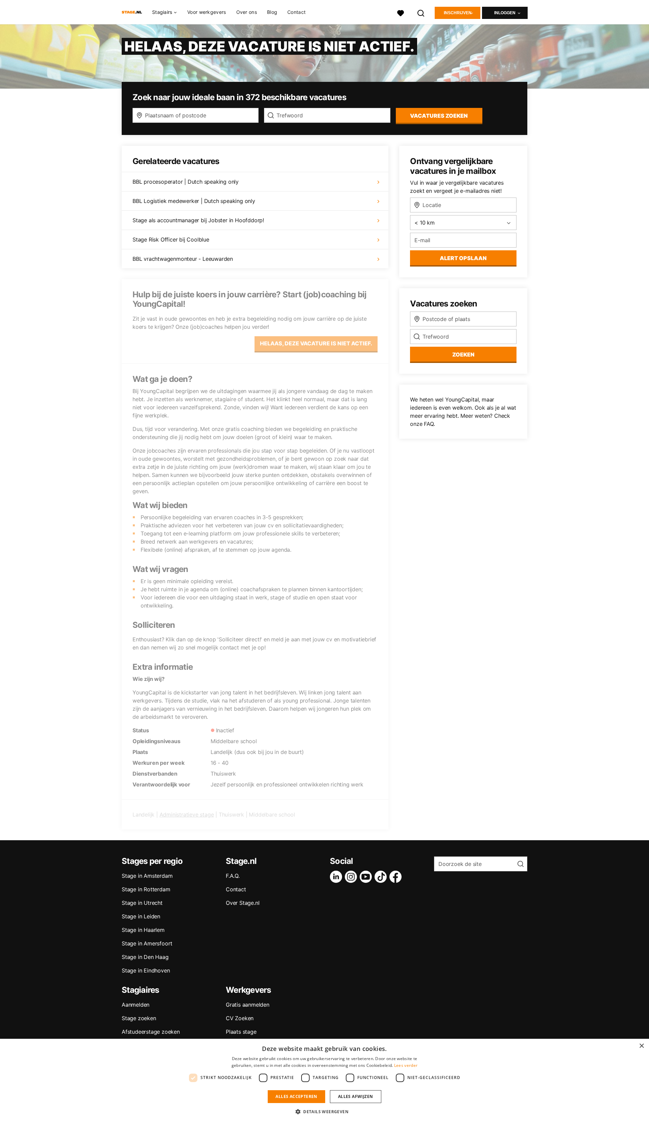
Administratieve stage (187, 814)
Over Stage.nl (242, 902)
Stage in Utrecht (142, 902)
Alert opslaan (463, 258)
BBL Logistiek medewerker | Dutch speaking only (194, 201)
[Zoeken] (421, 12)
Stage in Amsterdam (147, 875)
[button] (324, 1111)
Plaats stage (241, 1031)
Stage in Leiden (141, 916)
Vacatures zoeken (439, 115)
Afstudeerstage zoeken (151, 1031)
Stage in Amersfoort (147, 943)
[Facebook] (396, 877)
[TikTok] (382, 877)
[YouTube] (367, 877)
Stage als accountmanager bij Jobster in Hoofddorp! (198, 220)
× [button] (641, 1046)
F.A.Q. (233, 875)
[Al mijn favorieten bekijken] (400, 12)
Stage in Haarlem (143, 929)
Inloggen (504, 12)
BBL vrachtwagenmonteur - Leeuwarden (183, 258)
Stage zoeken (139, 1018)
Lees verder (405, 1065)
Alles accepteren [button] (296, 1096)
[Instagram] (352, 877)
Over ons (246, 12)
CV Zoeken (240, 1018)
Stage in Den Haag (145, 957)
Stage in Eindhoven (146, 970)
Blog (272, 12)
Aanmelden (135, 1004)
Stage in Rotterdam (146, 889)
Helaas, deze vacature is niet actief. (316, 343)
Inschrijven (458, 12)
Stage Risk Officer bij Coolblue (171, 239)
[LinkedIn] (337, 877)
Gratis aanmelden (247, 1004)
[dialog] (324, 1081)
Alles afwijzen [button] (355, 1096)
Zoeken (463, 354)
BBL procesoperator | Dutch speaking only (186, 181)
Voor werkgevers (206, 12)
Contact (296, 12)
